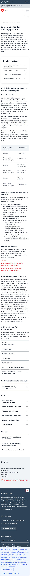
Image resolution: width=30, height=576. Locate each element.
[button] (27, 490)
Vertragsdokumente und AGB (12, 78)
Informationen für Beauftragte (12, 74)
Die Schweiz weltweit (8, 540)
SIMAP (3, 260)
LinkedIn (14, 523)
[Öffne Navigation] (27, 10)
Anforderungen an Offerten (11, 70)
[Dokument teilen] (28, 16)
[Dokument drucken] (24, 16)
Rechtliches (12, 566)
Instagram (20, 520)
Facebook (6, 520)
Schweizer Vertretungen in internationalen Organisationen (11, 546)
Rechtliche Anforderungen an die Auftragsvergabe (13, 65)
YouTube (6, 523)
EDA (6, 10)
